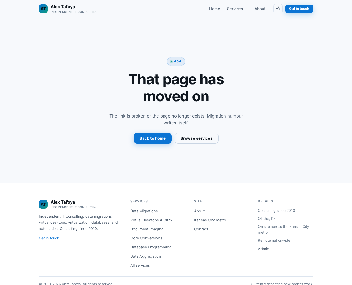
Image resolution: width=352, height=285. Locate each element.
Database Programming (151, 247)
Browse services (197, 138)
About (260, 8)
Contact (201, 229)
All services (140, 265)
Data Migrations (144, 211)
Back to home (153, 138)
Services (235, 8)
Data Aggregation (145, 256)
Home (214, 8)
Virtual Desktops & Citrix (151, 220)
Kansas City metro (210, 220)
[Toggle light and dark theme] (278, 8)
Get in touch (299, 8)
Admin (263, 249)
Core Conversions (146, 238)
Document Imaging (147, 229)
